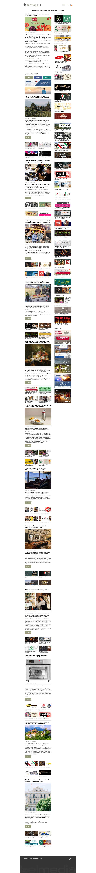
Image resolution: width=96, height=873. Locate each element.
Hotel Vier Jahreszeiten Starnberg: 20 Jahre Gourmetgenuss (37, 590)
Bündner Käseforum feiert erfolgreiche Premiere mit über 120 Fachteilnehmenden (37, 281)
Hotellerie (42, 10)
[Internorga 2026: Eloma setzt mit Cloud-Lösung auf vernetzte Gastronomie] (38, 670)
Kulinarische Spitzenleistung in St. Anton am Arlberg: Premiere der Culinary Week (37, 161)
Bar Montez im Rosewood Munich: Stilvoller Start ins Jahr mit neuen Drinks (37, 526)
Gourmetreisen (61, 10)
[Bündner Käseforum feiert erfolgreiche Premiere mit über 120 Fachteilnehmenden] (38, 293)
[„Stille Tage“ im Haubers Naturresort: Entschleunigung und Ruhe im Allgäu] (38, 480)
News (33, 10)
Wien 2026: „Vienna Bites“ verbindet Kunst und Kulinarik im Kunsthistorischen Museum (37, 342)
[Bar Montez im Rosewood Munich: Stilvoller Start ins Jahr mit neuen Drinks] (38, 539)
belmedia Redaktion (33, 32)
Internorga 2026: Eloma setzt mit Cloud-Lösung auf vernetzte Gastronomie (36, 656)
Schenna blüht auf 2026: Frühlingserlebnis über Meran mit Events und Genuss (37, 722)
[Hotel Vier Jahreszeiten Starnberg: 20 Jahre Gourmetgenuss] (38, 601)
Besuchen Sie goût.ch (29, 58)
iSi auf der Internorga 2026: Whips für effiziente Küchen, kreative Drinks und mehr (38, 406)
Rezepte (52, 10)
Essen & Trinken (47, 10)
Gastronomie (36, 10)
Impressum (26, 858)
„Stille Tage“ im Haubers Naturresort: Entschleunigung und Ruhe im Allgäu (35, 469)
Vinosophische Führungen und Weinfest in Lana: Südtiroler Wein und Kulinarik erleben (37, 97)
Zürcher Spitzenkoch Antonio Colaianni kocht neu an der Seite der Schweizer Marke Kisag (37, 221)
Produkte (56, 10)
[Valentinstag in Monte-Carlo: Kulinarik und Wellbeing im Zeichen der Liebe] (38, 797)
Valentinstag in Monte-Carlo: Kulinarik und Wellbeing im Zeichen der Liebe (37, 780)
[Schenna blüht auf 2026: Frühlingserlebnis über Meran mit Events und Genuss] (38, 732)
